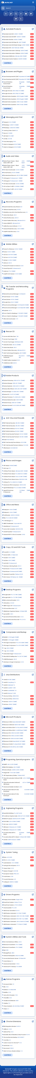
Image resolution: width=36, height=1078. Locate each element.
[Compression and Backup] (33, 632)
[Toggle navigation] (33, 2)
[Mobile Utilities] (33, 244)
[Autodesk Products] (33, 29)
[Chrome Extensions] (33, 1021)
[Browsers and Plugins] (33, 71)
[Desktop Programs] (33, 590)
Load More (7, 63)
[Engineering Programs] (33, 808)
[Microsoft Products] (33, 717)
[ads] (11, 14)
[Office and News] (33, 505)
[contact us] (16, 14)
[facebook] (21, 14)
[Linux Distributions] (33, 675)
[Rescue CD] (33, 331)
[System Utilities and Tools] (33, 937)
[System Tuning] (33, 852)
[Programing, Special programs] (33, 759)
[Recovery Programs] (33, 202)
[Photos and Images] (33, 460)
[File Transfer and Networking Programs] (33, 288)
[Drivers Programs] (33, 894)
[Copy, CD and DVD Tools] (33, 547)
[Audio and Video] (33, 156)
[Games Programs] (33, 979)
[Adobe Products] (33, 375)
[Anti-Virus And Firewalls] (33, 418)
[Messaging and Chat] (33, 117)
